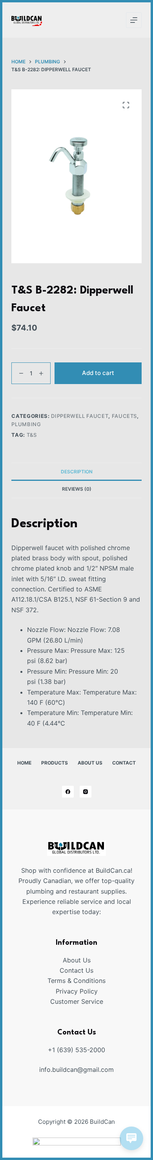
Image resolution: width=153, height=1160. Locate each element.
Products (54, 763)
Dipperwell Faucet (79, 416)
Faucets (124, 416)
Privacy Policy (77, 991)
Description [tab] (77, 472)
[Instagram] (85, 792)
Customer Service (76, 1001)
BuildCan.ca (113, 870)
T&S (32, 435)
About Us (90, 763)
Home (24, 763)
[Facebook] (68, 792)
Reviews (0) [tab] (76, 489)
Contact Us (76, 970)
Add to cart (98, 373)
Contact (124, 763)
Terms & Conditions (76, 981)
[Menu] (134, 20)
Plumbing (26, 424)
